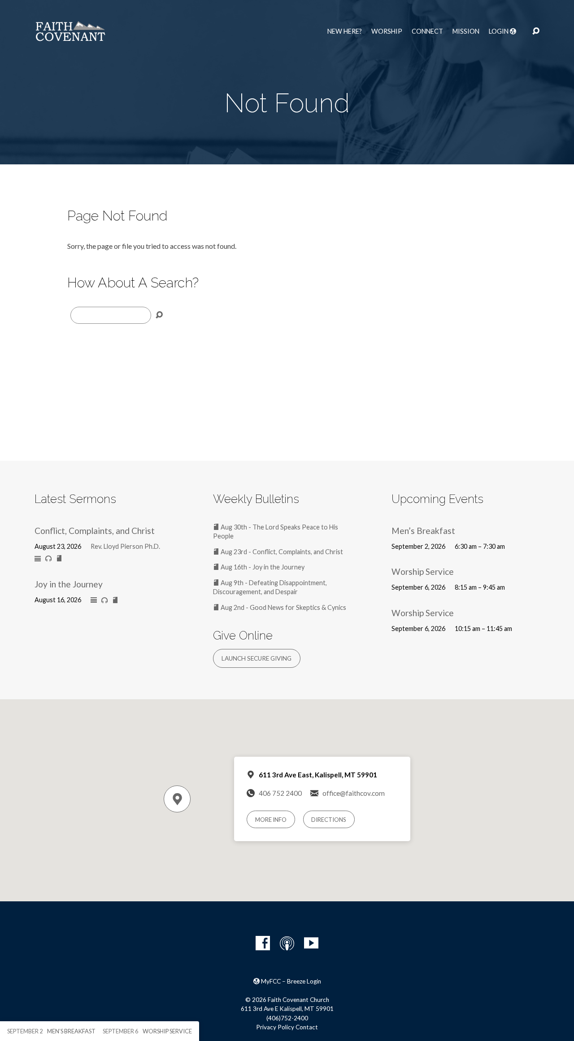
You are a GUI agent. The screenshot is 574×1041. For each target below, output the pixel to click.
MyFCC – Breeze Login (290, 981)
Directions (328, 819)
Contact (307, 1027)
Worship (386, 31)
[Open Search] (535, 31)
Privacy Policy (275, 1027)
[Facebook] (263, 943)
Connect (427, 31)
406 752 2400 (280, 793)
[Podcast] (287, 943)
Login (499, 31)
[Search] (159, 315)
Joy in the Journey (69, 584)
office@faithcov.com (353, 793)
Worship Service (422, 571)
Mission (465, 31)
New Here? (344, 31)
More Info (271, 819)
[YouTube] (311, 943)
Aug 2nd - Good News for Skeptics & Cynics (282, 607)
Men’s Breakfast (423, 530)
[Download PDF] (59, 559)
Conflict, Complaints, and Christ (95, 530)
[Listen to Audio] (48, 559)
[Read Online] (38, 559)
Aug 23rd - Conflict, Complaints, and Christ (281, 552)
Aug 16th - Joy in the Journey (261, 567)
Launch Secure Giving (256, 658)
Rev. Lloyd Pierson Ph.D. (125, 546)
